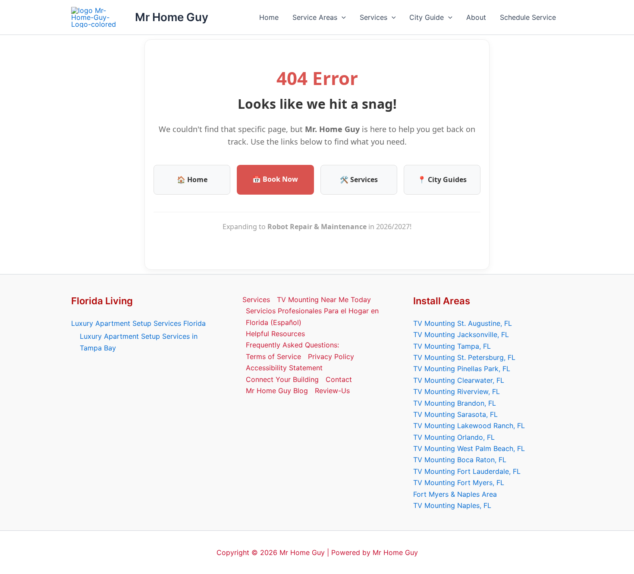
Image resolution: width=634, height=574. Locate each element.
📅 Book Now (275, 179)
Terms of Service (273, 356)
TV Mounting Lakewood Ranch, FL (469, 425)
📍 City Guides (442, 179)
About (476, 17)
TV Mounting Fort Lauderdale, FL (467, 471)
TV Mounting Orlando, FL (454, 437)
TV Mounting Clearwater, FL (458, 380)
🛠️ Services (359, 179)
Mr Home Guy (171, 17)
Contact (339, 379)
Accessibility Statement (284, 367)
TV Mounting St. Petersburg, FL (464, 357)
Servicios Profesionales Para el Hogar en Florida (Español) (312, 316)
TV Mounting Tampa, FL (452, 346)
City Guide (426, 17)
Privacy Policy (331, 356)
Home (269, 17)
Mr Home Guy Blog (277, 390)
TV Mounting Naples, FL (452, 505)
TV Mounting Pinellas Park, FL (461, 368)
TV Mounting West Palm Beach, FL (469, 448)
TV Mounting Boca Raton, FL (459, 459)
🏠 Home (192, 179)
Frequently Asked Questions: (292, 345)
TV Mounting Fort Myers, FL (458, 482)
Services (373, 17)
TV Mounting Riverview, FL (456, 391)
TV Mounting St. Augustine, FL (462, 323)
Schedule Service (528, 17)
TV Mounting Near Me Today (324, 299)
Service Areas (314, 17)
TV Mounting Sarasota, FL (455, 414)
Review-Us (332, 390)
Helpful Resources (275, 333)
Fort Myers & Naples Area (455, 494)
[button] (341, 17)
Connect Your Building (282, 379)
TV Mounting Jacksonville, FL (461, 334)
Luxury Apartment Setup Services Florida (138, 323)
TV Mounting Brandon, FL (454, 403)
